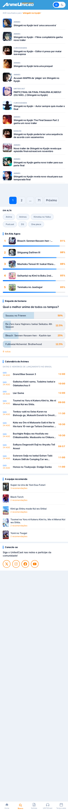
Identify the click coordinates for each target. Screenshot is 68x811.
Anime (9, 216)
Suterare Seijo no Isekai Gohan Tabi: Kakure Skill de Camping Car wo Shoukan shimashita (33, 457)
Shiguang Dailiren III (28, 252)
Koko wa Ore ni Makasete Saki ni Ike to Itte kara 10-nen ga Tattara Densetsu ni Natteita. (34, 424)
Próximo (51, 200)
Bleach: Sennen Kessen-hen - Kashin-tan (34, 240)
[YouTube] (35, 564)
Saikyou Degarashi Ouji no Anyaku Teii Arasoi (34, 446)
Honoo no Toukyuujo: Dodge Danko (32, 466)
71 (39, 200)
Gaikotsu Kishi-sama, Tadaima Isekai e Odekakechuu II (34, 383)
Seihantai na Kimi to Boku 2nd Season (34, 275)
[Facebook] (25, 564)
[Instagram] (16, 564)
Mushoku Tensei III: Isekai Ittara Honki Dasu (35, 264)
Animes (23, 216)
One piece (36, 224)
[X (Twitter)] (6, 564)
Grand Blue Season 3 (24, 374)
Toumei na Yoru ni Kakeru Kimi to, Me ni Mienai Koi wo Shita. (34, 402)
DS (22, 224)
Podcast (10, 224)
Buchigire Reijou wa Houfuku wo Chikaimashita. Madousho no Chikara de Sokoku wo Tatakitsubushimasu (33, 435)
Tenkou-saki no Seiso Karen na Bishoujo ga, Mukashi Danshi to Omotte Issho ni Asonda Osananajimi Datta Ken (34, 413)
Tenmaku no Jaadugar (30, 287)
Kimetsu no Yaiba (42, 216)
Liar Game (18, 393)
